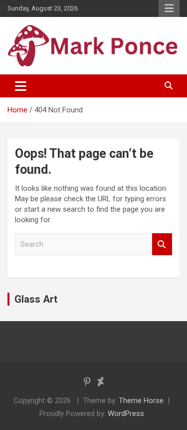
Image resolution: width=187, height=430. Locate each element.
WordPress (126, 413)
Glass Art (35, 299)
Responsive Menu (169, 8)
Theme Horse (141, 400)
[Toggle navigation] (20, 85)
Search (162, 244)
